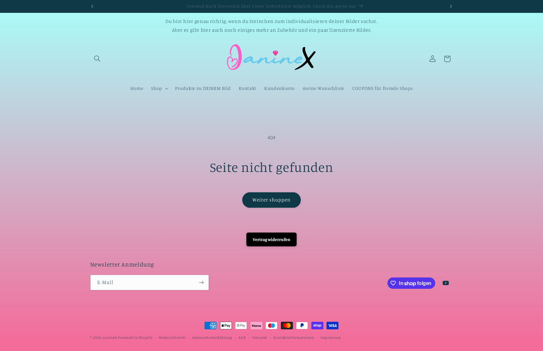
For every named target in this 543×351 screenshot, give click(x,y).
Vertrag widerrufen (271, 239)
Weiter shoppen (271, 200)
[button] (97, 59)
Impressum (331, 337)
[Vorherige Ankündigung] (92, 6)
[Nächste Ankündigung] (451, 6)
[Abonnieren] (201, 282)
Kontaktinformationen (293, 337)
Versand (259, 337)
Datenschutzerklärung (212, 337)
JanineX (110, 337)
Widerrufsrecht (172, 337)
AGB (242, 337)
